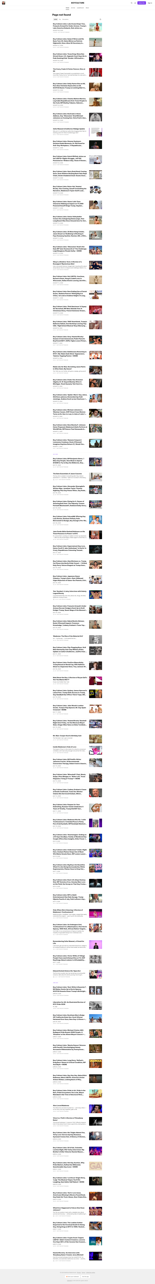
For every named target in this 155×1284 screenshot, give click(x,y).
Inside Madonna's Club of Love (64, 747)
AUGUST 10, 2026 (58, 313)
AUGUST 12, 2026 (58, 283)
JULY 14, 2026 (57, 766)
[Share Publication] (135, 3)
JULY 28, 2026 (57, 523)
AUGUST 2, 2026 (57, 431)
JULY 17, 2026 (57, 712)
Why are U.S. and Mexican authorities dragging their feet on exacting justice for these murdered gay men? (69, 131)
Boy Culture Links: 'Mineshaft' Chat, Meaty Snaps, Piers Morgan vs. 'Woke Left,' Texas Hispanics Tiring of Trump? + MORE (69, 777)
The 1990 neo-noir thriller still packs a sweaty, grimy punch (69, 371)
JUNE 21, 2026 (57, 1169)
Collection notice (90, 1272)
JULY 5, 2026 (56, 901)
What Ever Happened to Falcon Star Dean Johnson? (68, 1209)
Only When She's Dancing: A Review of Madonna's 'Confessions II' (68, 911)
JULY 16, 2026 (57, 727)
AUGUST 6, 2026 (57, 358)
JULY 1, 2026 (56, 962)
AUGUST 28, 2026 (58, 30)
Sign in (150, 3)
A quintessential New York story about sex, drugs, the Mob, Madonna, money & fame (69, 596)
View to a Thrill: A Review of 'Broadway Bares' (68, 1119)
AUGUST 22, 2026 (58, 120)
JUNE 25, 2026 (57, 1082)
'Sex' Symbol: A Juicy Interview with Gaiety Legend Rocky (69, 592)
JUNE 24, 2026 (57, 1097)
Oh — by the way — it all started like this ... (65, 638)
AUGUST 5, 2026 (57, 386)
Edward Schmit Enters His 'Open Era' (67, 971)
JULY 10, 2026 (57, 826)
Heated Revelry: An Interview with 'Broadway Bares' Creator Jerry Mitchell (68, 1254)
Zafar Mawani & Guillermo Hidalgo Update (69, 129)
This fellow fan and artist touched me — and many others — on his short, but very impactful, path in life (69, 1108)
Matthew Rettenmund (64, 32)
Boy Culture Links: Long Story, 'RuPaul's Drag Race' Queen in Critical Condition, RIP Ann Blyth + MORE (69, 1062)
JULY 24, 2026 (57, 612)
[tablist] (61, 19)
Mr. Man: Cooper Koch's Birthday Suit (67, 736)
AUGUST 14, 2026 (58, 253)
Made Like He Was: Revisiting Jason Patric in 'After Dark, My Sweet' (69, 368)
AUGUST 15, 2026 (58, 238)
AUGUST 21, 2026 (58, 148)
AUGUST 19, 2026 (58, 178)
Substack (69, 1280)
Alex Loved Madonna (61, 1105)
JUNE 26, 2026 (57, 1067)
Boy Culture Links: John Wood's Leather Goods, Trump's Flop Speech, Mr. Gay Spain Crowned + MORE (69, 708)
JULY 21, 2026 (57, 654)
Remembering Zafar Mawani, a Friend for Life (68, 942)
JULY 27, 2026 (57, 552)
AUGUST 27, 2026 (58, 45)
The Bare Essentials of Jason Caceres (67, 474)
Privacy (79, 1272)
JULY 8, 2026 (56, 856)
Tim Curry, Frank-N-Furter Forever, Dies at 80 (69, 70)
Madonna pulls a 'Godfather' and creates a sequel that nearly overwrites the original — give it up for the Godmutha (70, 915)
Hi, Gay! (55, 1006)
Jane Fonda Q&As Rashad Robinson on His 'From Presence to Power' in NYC (69, 533)
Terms (83, 1272)
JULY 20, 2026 (57, 669)
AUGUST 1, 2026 (57, 446)
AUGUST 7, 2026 (57, 343)
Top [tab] (60, 19)
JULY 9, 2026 (56, 841)
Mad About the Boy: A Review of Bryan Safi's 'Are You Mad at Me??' (70, 679)
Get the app (85, 1276)
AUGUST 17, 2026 (58, 208)
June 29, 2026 (57, 1021)
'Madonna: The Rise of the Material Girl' (68, 636)
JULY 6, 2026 (56, 886)
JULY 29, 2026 (57, 508)
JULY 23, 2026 (57, 627)
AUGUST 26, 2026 (58, 60)
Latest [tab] (55, 19)
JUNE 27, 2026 (57, 1036)
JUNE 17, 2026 (57, 1229)
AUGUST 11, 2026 (58, 298)
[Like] (54, 34)
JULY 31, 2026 (57, 465)
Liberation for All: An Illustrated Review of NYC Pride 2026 (69, 1003)
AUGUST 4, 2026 (57, 401)
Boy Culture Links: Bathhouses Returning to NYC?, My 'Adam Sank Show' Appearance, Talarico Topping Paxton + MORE (70, 354)
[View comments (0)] (65, 34)
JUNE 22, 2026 (57, 1154)
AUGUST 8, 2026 (57, 328)
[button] (67, 8)
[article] (77, 29)
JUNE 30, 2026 (57, 993)
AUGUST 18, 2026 (58, 193)
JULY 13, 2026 (57, 781)
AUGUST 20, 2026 (58, 163)
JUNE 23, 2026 (57, 1139)
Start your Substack (73, 1276)
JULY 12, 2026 (57, 796)
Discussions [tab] (65, 19)
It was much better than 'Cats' (61, 682)
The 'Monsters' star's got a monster (62, 738)
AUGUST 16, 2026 (58, 223)
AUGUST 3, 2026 (57, 416)
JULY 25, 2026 (57, 567)
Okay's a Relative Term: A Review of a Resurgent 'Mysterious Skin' (67, 263)
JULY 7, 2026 (56, 871)
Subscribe (142, 3)
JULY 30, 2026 (57, 493)
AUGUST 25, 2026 (58, 90)
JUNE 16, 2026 (57, 1244)
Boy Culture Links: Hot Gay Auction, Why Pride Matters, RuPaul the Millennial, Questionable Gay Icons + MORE (68, 1165)
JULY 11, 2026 (57, 811)
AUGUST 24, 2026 (58, 105)
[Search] (131, 3)
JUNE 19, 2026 (57, 1199)
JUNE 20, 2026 (57, 1184)
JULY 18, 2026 (57, 697)
